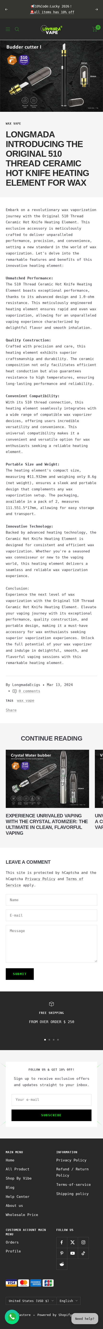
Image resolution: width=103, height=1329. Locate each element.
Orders (12, 1242)
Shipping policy (72, 1194)
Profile (13, 1251)
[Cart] (94, 29)
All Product (17, 1169)
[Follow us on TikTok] (83, 1253)
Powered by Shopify (54, 1315)
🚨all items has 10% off (52, 12)
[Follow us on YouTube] (72, 1253)
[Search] (17, 29)
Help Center (17, 1197)
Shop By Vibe (19, 1178)
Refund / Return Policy (72, 1172)
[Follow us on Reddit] (61, 1264)
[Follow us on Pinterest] (61, 1253)
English (66, 1301)
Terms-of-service (73, 1184)
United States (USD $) (29, 1301)
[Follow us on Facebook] (61, 1242)
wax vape (13, 123)
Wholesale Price (22, 1215)
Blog (10, 1187)
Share (11, 710)
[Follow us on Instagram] (83, 1242)
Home (10, 1160)
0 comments (29, 691)
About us (14, 1205)
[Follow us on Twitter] (72, 1242)
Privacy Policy (40, 879)
